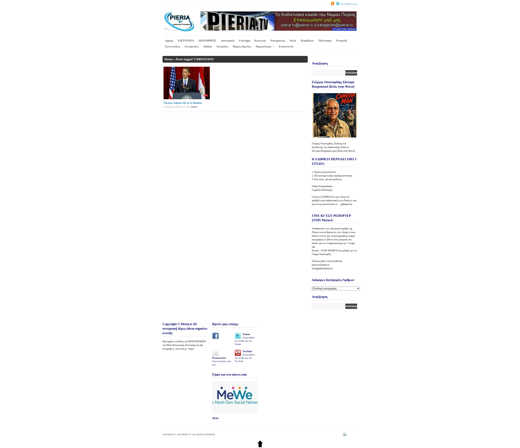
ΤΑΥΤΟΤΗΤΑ (186, 40)
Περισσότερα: (264, 46)
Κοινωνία (260, 40)
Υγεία (293, 40)
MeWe (215, 418)
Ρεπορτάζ (341, 40)
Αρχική (169, 40)
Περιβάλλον (307, 40)
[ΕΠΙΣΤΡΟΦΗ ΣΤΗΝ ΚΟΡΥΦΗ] (260, 446)
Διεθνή (194, 107)
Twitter (245, 339)
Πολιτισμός (325, 40)
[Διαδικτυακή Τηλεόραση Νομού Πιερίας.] (179, 30)
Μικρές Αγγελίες (242, 46)
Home (169, 59)
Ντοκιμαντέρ (277, 40)
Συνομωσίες (191, 46)
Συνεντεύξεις (172, 46)
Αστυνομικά (227, 40)
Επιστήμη (244, 40)
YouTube (245, 356)
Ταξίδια (207, 46)
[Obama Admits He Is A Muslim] (187, 98)
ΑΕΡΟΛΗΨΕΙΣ (207, 40)
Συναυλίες (222, 46)
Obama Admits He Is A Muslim (183, 103)
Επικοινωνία (286, 46)
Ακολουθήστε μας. (349, 4)
